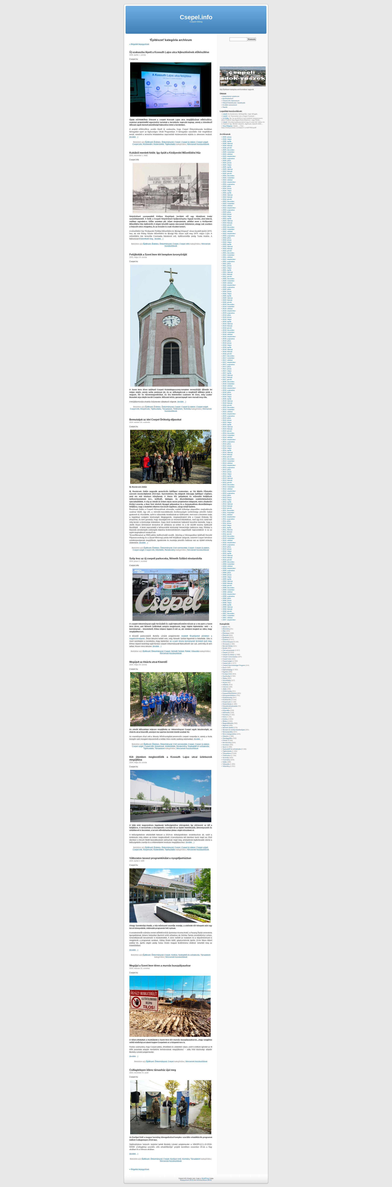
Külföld (225, 708)
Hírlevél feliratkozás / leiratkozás (234, 103)
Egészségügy (227, 669)
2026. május (227, 139)
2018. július (227, 341)
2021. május (227, 268)
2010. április (227, 553)
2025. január (227, 173)
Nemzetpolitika (228, 732)
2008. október (228, 592)
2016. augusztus (229, 390)
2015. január (227, 431)
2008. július (227, 598)
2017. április (227, 373)
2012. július (227, 495)
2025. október (228, 154)
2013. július (227, 469)
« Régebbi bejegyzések (139, 44)
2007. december (228, 613)
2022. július (227, 238)
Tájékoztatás (170, 144)
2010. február (227, 557)
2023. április (227, 218)
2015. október (228, 411)
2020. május (227, 293)
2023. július (227, 212)
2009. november (228, 564)
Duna (224, 667)
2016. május (227, 396)
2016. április (227, 399)
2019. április (227, 321)
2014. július (227, 444)
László (225, 114)
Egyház (225, 672)
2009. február (227, 583)
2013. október (228, 463)
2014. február (227, 454)
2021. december (228, 253)
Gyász (225, 678)
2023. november (228, 203)
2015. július (227, 418)
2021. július (227, 263)
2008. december (228, 587)
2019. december (228, 304)
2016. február (227, 403)
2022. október (228, 231)
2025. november (228, 152)
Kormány (186, 1159)
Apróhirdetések (227, 98)
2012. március (228, 504)
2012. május (227, 499)
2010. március (228, 555)
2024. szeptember (229, 182)
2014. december (228, 433)
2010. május (227, 551)
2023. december (228, 201)
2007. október (228, 617)
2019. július (227, 315)
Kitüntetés (160, 550)
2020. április (227, 296)
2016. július (227, 392)
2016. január (227, 405)
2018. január (227, 354)
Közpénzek (145, 409)
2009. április (227, 579)
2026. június (227, 137)
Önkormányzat (168, 142)
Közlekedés (148, 144)
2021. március (228, 272)
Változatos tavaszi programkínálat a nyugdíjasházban (160, 858)
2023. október (228, 205)
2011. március (227, 530)
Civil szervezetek (180, 548)
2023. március (228, 220)
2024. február (227, 197)
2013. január (227, 482)
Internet (225, 687)
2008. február (227, 609)
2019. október (228, 308)
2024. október (228, 180)
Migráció (225, 725)
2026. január (227, 148)
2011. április (227, 527)
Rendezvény (170, 550)
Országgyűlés (227, 738)
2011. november (228, 512)
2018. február (227, 351)
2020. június (227, 291)
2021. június (227, 266)
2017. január (227, 379)
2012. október (228, 489)
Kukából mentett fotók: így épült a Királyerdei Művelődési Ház (165, 152)
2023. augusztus (229, 210)
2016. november (228, 384)
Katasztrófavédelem (230, 693)
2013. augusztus (229, 467)
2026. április (227, 141)
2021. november (228, 255)
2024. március (228, 195)
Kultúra (174, 955)
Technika (187, 409)
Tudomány (226, 760)
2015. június (227, 420)
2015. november (228, 409)
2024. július (227, 186)
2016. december (228, 381)
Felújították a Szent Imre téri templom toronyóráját (158, 254)
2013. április (227, 476)
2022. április (227, 244)
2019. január (227, 328)
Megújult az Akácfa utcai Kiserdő (148, 662)
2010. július (227, 547)
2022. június (227, 240)
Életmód (225, 635)
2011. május (227, 525)
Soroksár (226, 745)
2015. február (227, 429)
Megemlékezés (228, 723)
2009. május (227, 577)
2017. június (227, 369)
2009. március (228, 581)
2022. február (227, 248)
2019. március (228, 323)
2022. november (228, 229)
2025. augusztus (229, 158)
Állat (224, 631)
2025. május (227, 165)
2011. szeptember (229, 517)
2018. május (227, 345)
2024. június (227, 188)
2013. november (228, 461)
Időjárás (225, 684)
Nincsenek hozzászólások (198, 144)
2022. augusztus (229, 236)
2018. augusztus (229, 339)
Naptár (225, 107)
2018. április (227, 347)
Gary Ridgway (227, 126)
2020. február (227, 300)
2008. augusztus (229, 596)
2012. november (228, 487)
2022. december (228, 227)
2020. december (228, 278)
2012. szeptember (229, 491)
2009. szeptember (229, 568)
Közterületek (159, 144)
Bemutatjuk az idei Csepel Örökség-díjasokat (155, 419)
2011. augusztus (228, 519)
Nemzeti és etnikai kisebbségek (234, 730)
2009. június (227, 575)
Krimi (224, 717)
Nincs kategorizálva (229, 734)
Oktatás (225, 736)
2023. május (227, 216)
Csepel (178, 142)
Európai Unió (175, 1159)
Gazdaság (226, 676)
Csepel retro (184, 244)
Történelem (178, 409)
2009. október (228, 566)
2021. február (227, 274)
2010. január (227, 560)
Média (225, 721)
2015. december (228, 407)
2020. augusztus (229, 287)
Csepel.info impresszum (231, 100)
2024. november (228, 178)
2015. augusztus (229, 416)
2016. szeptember (229, 388)
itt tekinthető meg (146, 239)
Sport (224, 747)
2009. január (227, 585)
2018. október (228, 334)
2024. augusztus (229, 184)
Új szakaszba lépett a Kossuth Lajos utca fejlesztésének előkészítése (169, 52)
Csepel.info (196, 17)
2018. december (228, 330)
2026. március (228, 143)
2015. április (227, 424)
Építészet (149, 142)
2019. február (227, 326)
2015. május (227, 422)
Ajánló (224, 627)
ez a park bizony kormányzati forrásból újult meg (191, 641)
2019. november (228, 306)
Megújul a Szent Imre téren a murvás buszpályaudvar (160, 965)
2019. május (227, 319)
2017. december (228, 356)
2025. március (228, 169)
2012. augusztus (229, 493)
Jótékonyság (227, 691)
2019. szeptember (229, 311)
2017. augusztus (229, 364)
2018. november (228, 332)
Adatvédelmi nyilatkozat (230, 96)
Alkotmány (226, 629)
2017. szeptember (229, 362)
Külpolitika (226, 710)
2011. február (227, 532)
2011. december (228, 510)
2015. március (228, 426)
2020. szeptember (229, 285)
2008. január (227, 611)
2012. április (227, 502)
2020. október (228, 283)
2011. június (227, 523)
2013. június (227, 472)
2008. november (228, 590)
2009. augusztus (229, 570)
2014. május (227, 448)
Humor (225, 682)
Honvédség (227, 680)
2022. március (228, 246)
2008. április (227, 605)
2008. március (228, 607)
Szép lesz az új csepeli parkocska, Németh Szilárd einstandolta (165, 558)
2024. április (227, 193)
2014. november (228, 435)
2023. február (227, 223)
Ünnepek (226, 644)
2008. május (227, 602)
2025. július (227, 160)
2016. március (228, 401)
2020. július (227, 289)
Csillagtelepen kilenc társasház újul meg (152, 1070)
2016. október (228, 386)
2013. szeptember (229, 465)
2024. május (227, 190)
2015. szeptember (229, 414)
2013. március (228, 478)
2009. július (227, 572)
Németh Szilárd (177, 651)
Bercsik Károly (228, 646)
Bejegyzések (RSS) (187, 1180)
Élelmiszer (226, 633)
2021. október (228, 257)
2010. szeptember (229, 542)
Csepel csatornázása (230, 657)
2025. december (228, 150)
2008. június (227, 600)
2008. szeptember (229, 594)
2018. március (228, 349)
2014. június (227, 446)
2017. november (228, 358)
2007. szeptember (229, 620)
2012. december (228, 484)
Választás (195, 651)
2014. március (228, 452)
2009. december (228, 562)
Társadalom (167, 409)
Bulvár (225, 648)
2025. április (227, 167)
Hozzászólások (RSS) (203, 1180)
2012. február (227, 506)
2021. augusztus (229, 261)
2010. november (228, 538)
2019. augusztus (229, 313)
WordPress (205, 1178)
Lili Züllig (226, 118)
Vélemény (226, 766)
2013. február (227, 480)
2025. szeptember (229, 156)
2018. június (227, 343)
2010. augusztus (229, 545)
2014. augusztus (229, 442)
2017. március (228, 375)
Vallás (225, 762)
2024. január (227, 199)
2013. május (227, 474)
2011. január (227, 534)
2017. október (228, 360)
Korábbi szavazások (230, 105)
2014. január (227, 457)
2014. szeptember (229, 439)
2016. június (227, 394)
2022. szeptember (229, 233)
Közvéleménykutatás (230, 706)
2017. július (227, 366)
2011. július (227, 521)
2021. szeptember (229, 259)
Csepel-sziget (202, 142)
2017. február (227, 377)
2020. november (228, 281)
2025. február (227, 171)
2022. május (227, 242)
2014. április (227, 450)
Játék (224, 689)
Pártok (187, 651)
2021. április (227, 270)
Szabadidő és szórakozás (198, 746)
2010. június (227, 549)
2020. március (228, 298)
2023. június (227, 214)
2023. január (227, 225)
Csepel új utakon (188, 142)
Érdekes (157, 142)
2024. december (228, 175)
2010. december (228, 536)
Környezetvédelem (229, 695)
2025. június (227, 163)
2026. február (227, 145)
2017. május (227, 371)
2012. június (227, 497)
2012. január (227, 508)
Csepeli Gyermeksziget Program (234, 665)
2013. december (228, 459)
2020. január (227, 302)
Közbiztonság (227, 697)
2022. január (227, 251)
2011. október (227, 514)
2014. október (228, 437)
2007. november (228, 615)
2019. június (227, 317)
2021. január (227, 276)
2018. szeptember (229, 336)
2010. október (228, 540)
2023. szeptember (229, 208)
